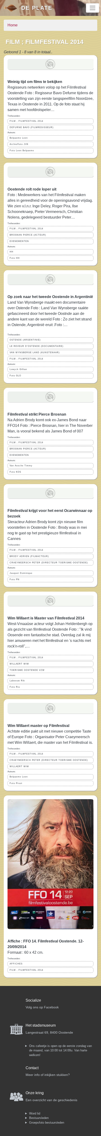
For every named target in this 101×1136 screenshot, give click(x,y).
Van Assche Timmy (21, 465)
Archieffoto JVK (19, 144)
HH (11, 252)
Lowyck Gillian (18, 369)
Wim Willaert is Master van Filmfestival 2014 (46, 618)
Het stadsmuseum (41, 1025)
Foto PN (14, 579)
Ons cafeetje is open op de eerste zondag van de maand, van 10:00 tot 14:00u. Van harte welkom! (60, 1050)
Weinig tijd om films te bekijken (35, 82)
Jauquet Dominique (21, 573)
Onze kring (35, 1093)
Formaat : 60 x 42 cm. (25, 952)
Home (13, 25)
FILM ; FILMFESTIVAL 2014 (26, 121)
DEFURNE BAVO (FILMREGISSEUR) (32, 127)
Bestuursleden (39, 1118)
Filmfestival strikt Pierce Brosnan (37, 414)
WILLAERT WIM (19, 664)
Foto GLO (15, 375)
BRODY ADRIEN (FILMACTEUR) (29, 556)
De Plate (36, 8)
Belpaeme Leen (19, 138)
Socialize (33, 1000)
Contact (32, 1068)
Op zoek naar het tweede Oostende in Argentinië (50, 297)
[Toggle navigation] (92, 8)
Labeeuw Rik (17, 680)
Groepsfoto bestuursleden (46, 1122)
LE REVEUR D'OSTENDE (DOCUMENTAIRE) (36, 346)
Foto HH (15, 258)
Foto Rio (15, 687)
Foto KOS (15, 472)
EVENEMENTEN (19, 241)
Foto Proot (16, 783)
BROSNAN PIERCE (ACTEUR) (28, 235)
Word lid (34, 1113)
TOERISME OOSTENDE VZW (27, 670)
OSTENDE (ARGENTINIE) (25, 340)
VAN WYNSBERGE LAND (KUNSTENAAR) (35, 352)
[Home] (12, 8)
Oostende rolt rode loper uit (32, 189)
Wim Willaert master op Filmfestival (38, 726)
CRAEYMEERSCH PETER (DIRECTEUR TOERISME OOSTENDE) (49, 562)
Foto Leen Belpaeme (22, 150)
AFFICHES (16, 964)
